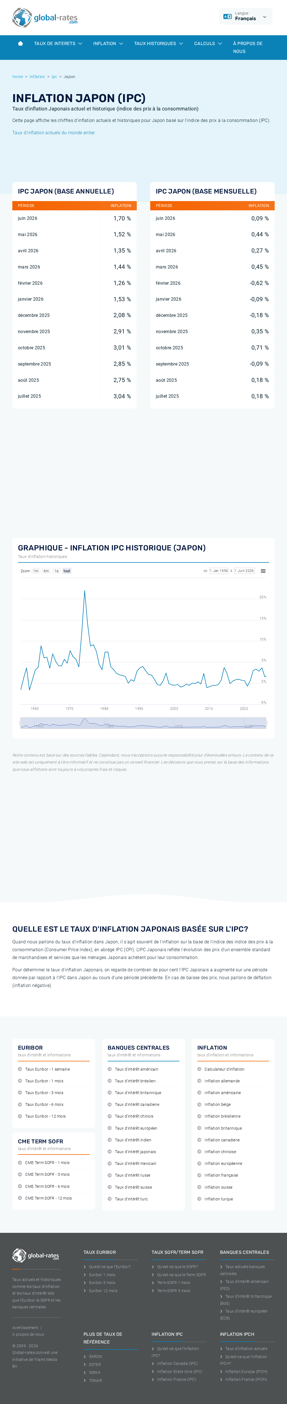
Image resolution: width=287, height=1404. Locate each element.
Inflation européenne (223, 1163)
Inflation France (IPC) (176, 1379)
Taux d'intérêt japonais (135, 1151)
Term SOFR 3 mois (173, 1290)
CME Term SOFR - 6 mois (47, 1186)
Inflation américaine (223, 1092)
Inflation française (221, 1175)
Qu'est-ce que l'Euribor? (110, 1266)
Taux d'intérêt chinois (134, 1116)
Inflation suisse (218, 1187)
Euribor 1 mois (102, 1275)
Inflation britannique (223, 1128)
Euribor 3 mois (102, 1282)
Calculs (205, 43)
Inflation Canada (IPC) (177, 1363)
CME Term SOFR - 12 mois (48, 1198)
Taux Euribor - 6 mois (44, 1104)
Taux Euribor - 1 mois (44, 1081)
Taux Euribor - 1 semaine (47, 1069)
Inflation (105, 43)
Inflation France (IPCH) (246, 1379)
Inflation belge (218, 1104)
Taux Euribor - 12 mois (45, 1116)
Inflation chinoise (220, 1151)
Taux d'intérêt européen (136, 1128)
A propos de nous (28, 1334)
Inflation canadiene (222, 1140)
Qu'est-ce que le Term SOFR (181, 1275)
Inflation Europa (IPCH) (246, 1371)
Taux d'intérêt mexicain (135, 1163)
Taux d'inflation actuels (246, 1348)
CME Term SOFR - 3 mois (47, 1174)
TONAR (95, 1380)
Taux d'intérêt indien (133, 1140)
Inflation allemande (222, 1081)
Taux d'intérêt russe (132, 1175)
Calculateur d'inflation (224, 1069)
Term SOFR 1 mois (173, 1282)
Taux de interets (55, 43)
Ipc (54, 76)
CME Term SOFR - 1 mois (47, 1162)
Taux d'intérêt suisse (133, 1187)
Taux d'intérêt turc (131, 1199)
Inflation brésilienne (222, 1116)
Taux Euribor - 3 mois (44, 1092)
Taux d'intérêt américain (136, 1069)
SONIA (95, 1372)
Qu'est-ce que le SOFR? (177, 1266)
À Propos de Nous (248, 47)
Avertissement (25, 1327)
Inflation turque (219, 1199)
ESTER (95, 1364)
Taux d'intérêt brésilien (135, 1081)
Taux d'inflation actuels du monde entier (53, 132)
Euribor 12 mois (103, 1290)
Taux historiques (155, 43)
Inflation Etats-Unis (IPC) (179, 1371)
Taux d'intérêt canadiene (137, 1104)
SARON (95, 1356)
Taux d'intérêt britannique (138, 1092)
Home (17, 76)
